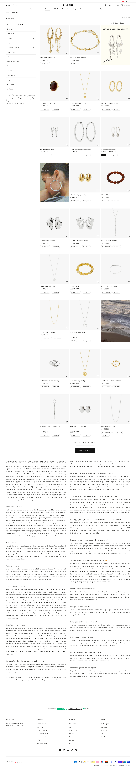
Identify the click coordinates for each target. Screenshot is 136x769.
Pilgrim (94, 765)
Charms (9, 70)
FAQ (38, 740)
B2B (70, 743)
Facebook (104, 727)
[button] (8, 5)
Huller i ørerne (73, 737)
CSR (70, 727)
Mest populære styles (14, 61)
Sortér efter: (114, 23)
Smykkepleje (41, 727)
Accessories (11, 75)
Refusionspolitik (42, 737)
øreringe (15, 479)
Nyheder (33, 9)
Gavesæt (9, 66)
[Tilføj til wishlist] (67, 53)
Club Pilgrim (105, 724)
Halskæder (10, 33)
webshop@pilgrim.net (16, 725)
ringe (21, 479)
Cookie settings (42, 743)
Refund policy (127, 765)
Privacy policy (121, 765)
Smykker (47, 9)
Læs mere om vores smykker (15, 103)
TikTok (103, 733)
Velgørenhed (11, 80)
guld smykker (55, 533)
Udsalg (74, 9)
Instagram (104, 730)
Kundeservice (41, 724)
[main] (68, 358)
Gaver (81, 9)
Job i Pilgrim (73, 730)
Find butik (72, 733)
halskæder (9, 479)
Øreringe (10, 29)
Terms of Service (113, 765)
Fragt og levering (42, 730)
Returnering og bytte (43, 733)
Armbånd (10, 38)
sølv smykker (18, 536)
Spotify (103, 737)
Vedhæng (10, 89)
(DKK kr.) (127, 1)
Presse (71, 740)
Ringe (9, 43)
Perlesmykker (11, 52)
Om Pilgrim (100, 9)
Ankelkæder (11, 84)
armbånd (29, 479)
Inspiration (90, 9)
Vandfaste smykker (13, 47)
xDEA (8, 57)
